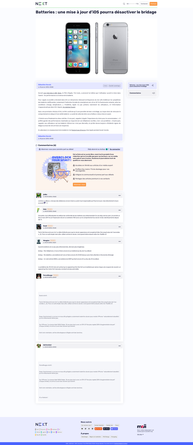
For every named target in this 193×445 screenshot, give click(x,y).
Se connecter (115, 149)
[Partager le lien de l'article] (152, 85)
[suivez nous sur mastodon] (85, 428)
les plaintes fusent (69, 107)
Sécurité (38, 435)
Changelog (114, 436)
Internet (38, 432)
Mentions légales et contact (120, 443)
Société (44, 435)
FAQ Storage (106, 436)
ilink (44, 209)
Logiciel (44, 432)
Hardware (54, 429)
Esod (45, 226)
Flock (48, 429)
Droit (37, 429)
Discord (115, 428)
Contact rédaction (99, 425)
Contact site (109, 425)
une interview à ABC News (52, 93)
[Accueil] (41, 3)
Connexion (144, 4)
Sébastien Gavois (44, 85)
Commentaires (135, 93)
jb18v (45, 194)
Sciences (59, 432)
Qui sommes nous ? (87, 425)
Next (49, 432)
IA (59, 429)
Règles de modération (95, 436)
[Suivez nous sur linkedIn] (92, 428)
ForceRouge (47, 275)
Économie (43, 429)
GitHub (107, 428)
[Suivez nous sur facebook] (89, 428)
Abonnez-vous (79, 184)
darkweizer (47, 345)
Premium (153, 4)
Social (53, 432)
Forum (117, 425)
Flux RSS (99, 428)
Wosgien (46, 240)
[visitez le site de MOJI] (141, 428)
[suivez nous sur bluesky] (82, 428)
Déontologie (85, 436)
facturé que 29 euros (79, 130)
